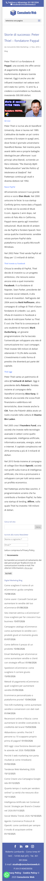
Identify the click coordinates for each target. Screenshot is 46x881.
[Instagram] (32, 846)
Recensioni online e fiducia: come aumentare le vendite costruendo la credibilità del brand (22, 722)
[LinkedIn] (21, 846)
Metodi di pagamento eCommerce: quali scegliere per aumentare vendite (21, 685)
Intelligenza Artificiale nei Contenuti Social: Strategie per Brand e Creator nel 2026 (22, 806)
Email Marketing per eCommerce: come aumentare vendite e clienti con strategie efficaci (21, 658)
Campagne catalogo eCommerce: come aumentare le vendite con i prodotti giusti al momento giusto (21, 630)
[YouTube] (26, 846)
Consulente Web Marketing (17, 47)
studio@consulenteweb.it (26, 864)
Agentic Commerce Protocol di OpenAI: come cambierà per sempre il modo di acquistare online (22, 825)
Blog (6, 51)
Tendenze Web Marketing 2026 (19, 769)
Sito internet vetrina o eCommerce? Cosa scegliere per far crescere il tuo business (22, 617)
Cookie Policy (30, 872)
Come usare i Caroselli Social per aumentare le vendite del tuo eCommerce (20, 603)
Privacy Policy (14, 872)
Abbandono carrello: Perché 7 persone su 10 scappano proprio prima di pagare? (20, 736)
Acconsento (12, 555)
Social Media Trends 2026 (17, 815)
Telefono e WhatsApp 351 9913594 (23, 2)
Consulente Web (25, 877)
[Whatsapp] (6, 875)
